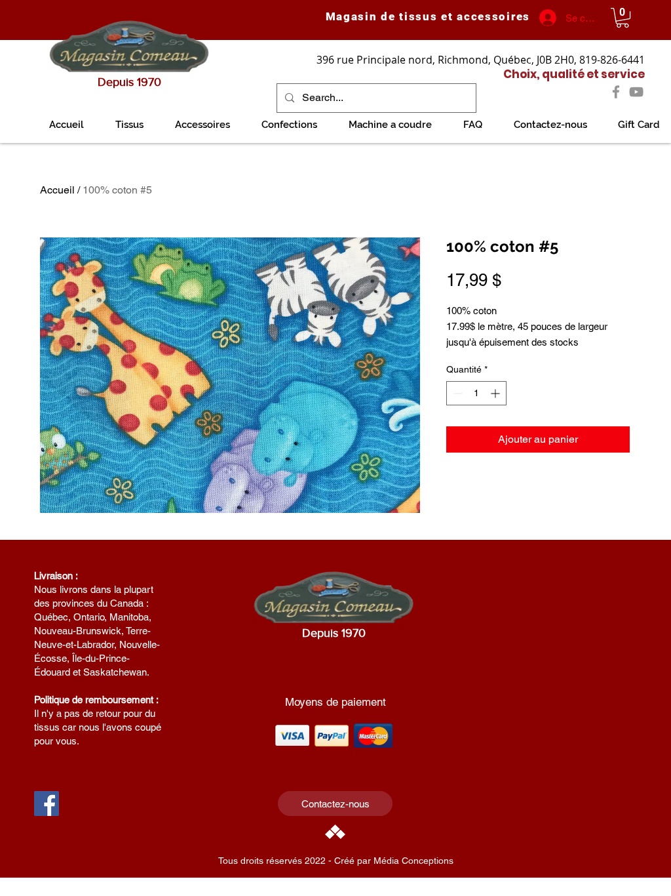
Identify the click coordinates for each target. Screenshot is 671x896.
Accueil (57, 190)
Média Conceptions (413, 860)
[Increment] (496, 393)
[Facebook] (615, 91)
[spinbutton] (476, 393)
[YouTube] (636, 91)
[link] (622, 18)
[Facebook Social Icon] (46, 803)
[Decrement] (456, 393)
